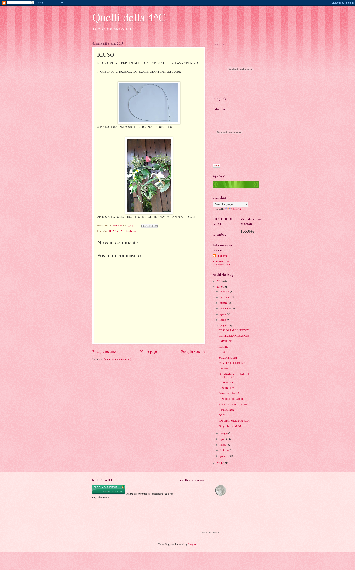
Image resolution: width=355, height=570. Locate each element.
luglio (223, 319)
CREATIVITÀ (115, 231)
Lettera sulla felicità (229, 393)
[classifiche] (236, 187)
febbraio (224, 450)
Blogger (192, 544)
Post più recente (104, 351)
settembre (225, 308)
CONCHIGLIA (227, 382)
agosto (223, 314)
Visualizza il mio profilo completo (221, 262)
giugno (224, 325)
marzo (223, 444)
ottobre (224, 302)
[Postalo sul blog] (146, 226)
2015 (219, 286)
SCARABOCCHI (228, 357)
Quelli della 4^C (129, 17)
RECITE (223, 346)
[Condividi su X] (149, 226)
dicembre (225, 291)
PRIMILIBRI (226, 341)
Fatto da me (130, 231)
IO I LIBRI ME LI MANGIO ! (234, 420)
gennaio (224, 456)
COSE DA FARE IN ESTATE (234, 330)
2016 (219, 281)
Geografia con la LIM (230, 426)
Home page (148, 351)
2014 (219, 463)
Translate (237, 209)
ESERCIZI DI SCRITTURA (233, 404)
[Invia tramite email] (142, 226)
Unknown (221, 256)
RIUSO (223, 352)
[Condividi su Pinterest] (156, 226)
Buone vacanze (226, 410)
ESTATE (223, 368)
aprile (223, 439)
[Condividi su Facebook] (153, 226)
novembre (225, 297)
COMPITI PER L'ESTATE (232, 363)
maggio (224, 433)
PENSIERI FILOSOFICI (232, 399)
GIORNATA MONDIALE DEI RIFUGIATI (235, 375)
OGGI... (223, 415)
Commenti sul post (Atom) (117, 359)
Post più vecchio (193, 351)
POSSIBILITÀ (226, 388)
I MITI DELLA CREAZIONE (234, 335)
